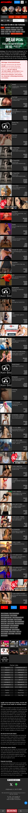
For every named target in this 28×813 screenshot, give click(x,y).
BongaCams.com (21, 667)
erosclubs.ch (7, 684)
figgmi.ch (7, 667)
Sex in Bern (4, 619)
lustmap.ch (7, 682)
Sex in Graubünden (19, 621)
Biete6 (7, 692)
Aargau (23, 31)
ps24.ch (21, 677)
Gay (22, 29)
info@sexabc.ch (10, 789)
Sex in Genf (4, 621)
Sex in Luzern (10, 623)
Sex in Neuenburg (19, 623)
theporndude (7, 677)
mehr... (20, 687)
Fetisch (3, 29)
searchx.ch (21, 672)
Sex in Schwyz (15, 629)
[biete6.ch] (5, 644)
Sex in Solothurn (5, 627)
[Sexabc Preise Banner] (5, 659)
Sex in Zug (18, 633)
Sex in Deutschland (14, 613)
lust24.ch (7, 672)
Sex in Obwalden (14, 625)
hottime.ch (7, 679)
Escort (17, 27)
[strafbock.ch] (14, 644)
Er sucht (13, 27)
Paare (21, 27)
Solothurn (18, 31)
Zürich (6, 31)
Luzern (2, 33)
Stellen (2, 31)
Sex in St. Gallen (14, 627)
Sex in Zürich (4, 635)
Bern (10, 31)
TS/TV (18, 29)
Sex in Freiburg (18, 619)
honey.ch (21, 675)
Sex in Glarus (11, 621)
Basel (13, 31)
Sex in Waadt (4, 633)
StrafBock (20, 690)
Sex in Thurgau (4, 631)
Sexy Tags (20, 695)
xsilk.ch (7, 687)
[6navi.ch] (5, 651)
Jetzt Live (7, 695)
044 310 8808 (18, 789)
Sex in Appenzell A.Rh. (17, 617)
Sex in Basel (10, 619)
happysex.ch (21, 682)
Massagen (13, 29)
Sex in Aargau (13, 615)
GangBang (7, 29)
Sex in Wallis (11, 633)
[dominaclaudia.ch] (23, 651)
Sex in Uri (18, 631)
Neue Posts (21, 692)
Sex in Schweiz (5, 613)
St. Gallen (7, 33)
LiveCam (17, 2)
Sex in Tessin (12, 631)
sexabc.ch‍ (17, 796)
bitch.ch (21, 679)
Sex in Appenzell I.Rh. (6, 617)
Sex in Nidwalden (5, 625)
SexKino (7, 690)
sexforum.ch (21, 670)
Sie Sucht (7, 27)
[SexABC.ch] (6, 2)
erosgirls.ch (21, 684)
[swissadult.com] (14, 651)
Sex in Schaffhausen (6, 629)
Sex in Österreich (5, 615)
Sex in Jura (3, 623)
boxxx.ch (7, 675)
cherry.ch (7, 670)
